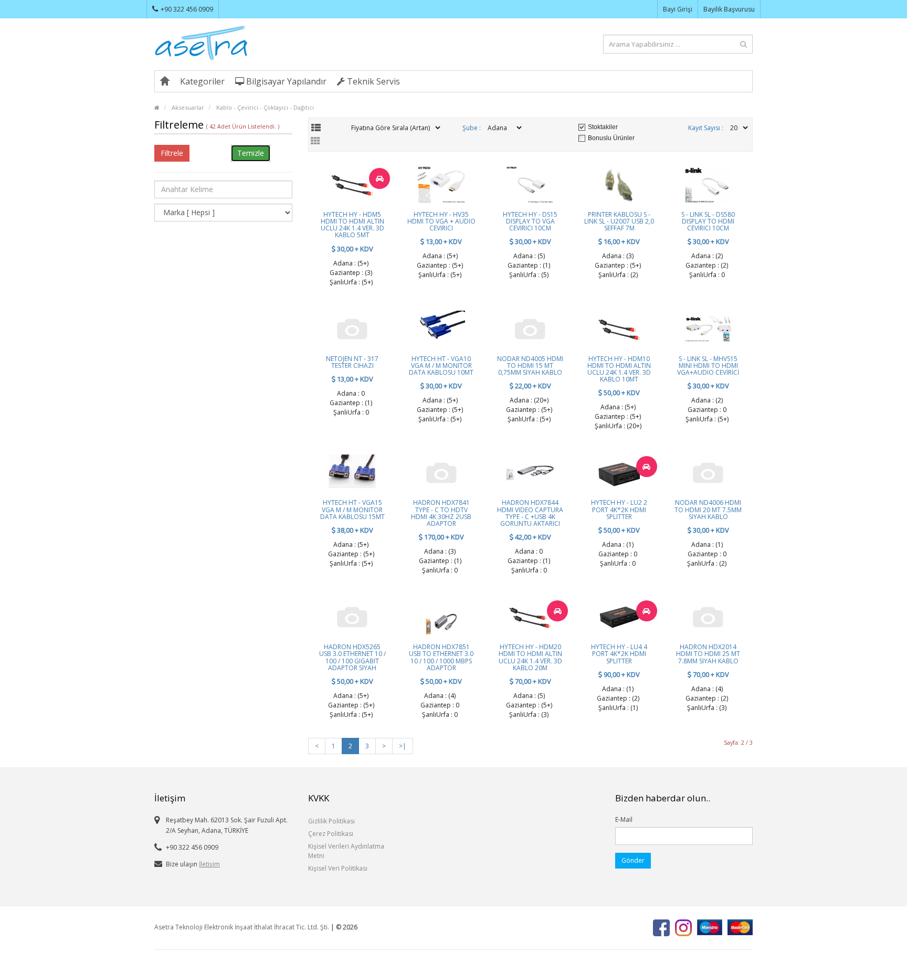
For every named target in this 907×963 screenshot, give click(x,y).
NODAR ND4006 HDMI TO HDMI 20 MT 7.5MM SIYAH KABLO (708, 509)
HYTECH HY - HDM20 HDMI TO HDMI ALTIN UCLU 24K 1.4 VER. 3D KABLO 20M (530, 657)
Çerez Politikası (330, 833)
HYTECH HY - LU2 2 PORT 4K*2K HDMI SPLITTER (619, 509)
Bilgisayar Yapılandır (285, 81)
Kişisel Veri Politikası (337, 868)
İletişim (209, 864)
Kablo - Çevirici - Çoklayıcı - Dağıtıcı (265, 107)
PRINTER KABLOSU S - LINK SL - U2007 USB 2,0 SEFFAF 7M (619, 221)
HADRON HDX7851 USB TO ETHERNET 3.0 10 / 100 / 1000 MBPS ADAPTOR (441, 657)
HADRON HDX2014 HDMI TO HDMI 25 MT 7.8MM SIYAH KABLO (708, 653)
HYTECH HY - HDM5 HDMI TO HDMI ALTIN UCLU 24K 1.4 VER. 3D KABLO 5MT (352, 225)
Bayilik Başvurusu (729, 9)
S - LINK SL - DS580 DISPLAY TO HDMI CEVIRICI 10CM (708, 221)
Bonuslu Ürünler (611, 138)
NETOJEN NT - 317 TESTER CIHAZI (352, 362)
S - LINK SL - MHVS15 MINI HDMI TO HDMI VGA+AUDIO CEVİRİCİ (708, 365)
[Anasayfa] (165, 81)
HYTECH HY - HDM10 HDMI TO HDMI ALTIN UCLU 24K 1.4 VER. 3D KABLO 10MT (619, 369)
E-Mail (623, 819)
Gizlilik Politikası (331, 821)
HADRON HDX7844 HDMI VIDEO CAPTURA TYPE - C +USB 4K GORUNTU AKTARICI (530, 513)
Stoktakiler (603, 127)
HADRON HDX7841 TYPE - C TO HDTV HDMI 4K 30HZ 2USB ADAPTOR (441, 513)
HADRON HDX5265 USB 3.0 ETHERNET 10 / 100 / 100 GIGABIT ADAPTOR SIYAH (352, 657)
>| (402, 746)
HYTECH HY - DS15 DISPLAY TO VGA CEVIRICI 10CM (530, 221)
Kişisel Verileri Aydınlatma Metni (346, 851)
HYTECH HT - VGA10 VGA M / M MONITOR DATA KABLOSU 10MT (441, 365)
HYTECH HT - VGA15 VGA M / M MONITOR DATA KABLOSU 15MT (352, 509)
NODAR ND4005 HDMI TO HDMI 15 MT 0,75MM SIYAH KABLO (530, 365)
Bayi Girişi (677, 9)
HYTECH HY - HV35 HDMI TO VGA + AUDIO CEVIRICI (441, 221)
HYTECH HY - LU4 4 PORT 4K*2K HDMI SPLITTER (619, 653)
